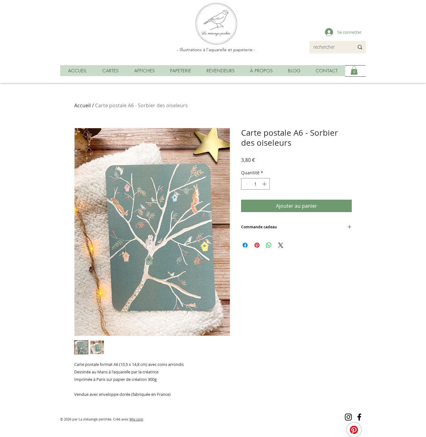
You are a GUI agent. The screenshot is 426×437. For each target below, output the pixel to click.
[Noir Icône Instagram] (348, 417)
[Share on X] (280, 245)
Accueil (82, 105)
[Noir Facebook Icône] (359, 417)
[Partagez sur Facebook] (245, 245)
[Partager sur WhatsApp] (269, 245)
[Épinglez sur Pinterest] (257, 245)
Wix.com (136, 419)
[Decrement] (246, 183)
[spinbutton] (255, 183)
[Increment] (265, 183)
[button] (354, 70)
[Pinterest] (354, 430)
